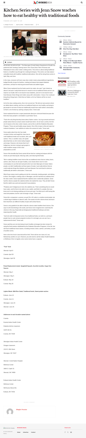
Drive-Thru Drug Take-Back (71, 49)
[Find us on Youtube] (71, 432)
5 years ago (71, 96)
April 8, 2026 (19, 24)
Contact (33, 432)
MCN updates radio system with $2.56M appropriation (74, 83)
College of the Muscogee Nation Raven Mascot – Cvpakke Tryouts (72, 61)
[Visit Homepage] (43, 2)
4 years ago (71, 87)
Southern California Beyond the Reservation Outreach (72, 43)
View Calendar (62, 73)
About (18, 432)
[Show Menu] (4, 2)
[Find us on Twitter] (68, 432)
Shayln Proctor (9, 24)
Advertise (25, 432)
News (31, 24)
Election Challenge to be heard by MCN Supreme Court (74, 92)
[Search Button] (81, 2)
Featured (27, 24)
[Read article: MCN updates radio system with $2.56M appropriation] (62, 84)
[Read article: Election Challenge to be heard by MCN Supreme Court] (62, 93)
